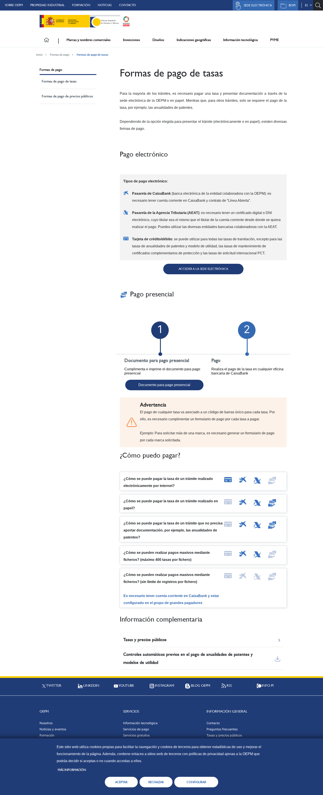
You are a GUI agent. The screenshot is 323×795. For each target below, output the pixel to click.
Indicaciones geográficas (194, 40)
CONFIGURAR (196, 782)
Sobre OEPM (14, 5)
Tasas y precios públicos (224, 735)
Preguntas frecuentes (222, 729)
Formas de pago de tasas (92, 54)
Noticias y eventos (53, 729)
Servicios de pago (136, 729)
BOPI (292, 5)
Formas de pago (59, 54)
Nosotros (46, 723)
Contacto (127, 5)
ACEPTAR (121, 782)
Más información (72, 770)
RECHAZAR (156, 782)
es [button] (307, 5)
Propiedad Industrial (47, 5)
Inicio (39, 54)
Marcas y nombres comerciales (89, 40)
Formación (81, 5)
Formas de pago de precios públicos (67, 96)
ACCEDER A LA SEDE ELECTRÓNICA (203, 269)
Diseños (158, 40)
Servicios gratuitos (136, 735)
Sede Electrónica (258, 5)
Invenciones (131, 40)
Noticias (105, 5)
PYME (274, 40)
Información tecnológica (240, 40)
